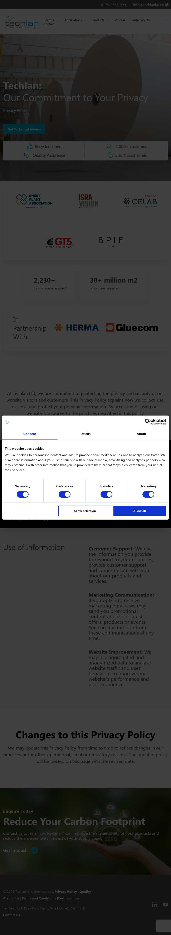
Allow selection (85, 511)
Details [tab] (85, 433)
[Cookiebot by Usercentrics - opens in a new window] (148, 421)
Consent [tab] (29, 433)
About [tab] (141, 433)
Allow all (139, 511)
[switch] (64, 494)
